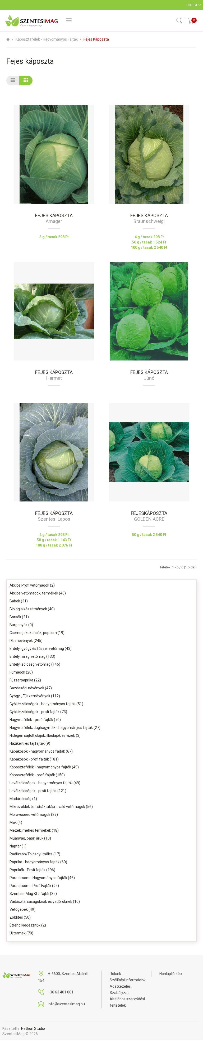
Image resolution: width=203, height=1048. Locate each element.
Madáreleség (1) (23, 799)
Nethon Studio (33, 1028)
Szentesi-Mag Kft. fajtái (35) (33, 893)
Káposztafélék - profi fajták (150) (37, 775)
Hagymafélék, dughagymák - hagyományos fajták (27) (55, 727)
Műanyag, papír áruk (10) (30, 838)
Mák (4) (16, 822)
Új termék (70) (21, 933)
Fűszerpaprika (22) (25, 680)
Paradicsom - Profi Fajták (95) (34, 886)
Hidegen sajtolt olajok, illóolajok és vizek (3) (45, 735)
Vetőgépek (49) (22, 909)
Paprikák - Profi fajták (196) (32, 870)
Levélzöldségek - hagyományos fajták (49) (45, 783)
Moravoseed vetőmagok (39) (34, 814)
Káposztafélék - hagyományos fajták (47, 39)
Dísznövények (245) (26, 640)
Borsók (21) (19, 617)
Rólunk (115, 974)
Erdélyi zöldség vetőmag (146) (35, 664)
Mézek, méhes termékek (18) (34, 830)
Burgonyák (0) (21, 625)
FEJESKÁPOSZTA (149, 513)
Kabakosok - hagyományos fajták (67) (41, 751)
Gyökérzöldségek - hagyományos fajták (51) (46, 704)
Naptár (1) (18, 846)
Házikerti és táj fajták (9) (30, 743)
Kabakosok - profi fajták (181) (34, 759)
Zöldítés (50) (20, 917)
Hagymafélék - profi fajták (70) (35, 720)
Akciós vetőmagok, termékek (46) (38, 593)
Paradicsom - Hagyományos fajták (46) (42, 878)
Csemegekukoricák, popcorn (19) (37, 633)
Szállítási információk (128, 980)
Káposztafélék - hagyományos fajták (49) (44, 767)
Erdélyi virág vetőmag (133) (32, 656)
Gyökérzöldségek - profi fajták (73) (38, 712)
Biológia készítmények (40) (32, 609)
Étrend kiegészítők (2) (28, 925)
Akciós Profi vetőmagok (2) (32, 585)
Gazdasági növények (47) (31, 688)
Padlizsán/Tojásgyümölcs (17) (35, 854)
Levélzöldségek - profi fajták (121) (38, 791)
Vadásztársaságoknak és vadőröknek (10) (45, 901)
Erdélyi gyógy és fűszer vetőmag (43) (41, 648)
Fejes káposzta (96, 39)
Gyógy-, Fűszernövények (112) (35, 696)
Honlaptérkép (170, 974)
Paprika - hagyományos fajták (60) (38, 862)
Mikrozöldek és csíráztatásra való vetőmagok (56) (51, 807)
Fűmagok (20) (21, 672)
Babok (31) (19, 601)
